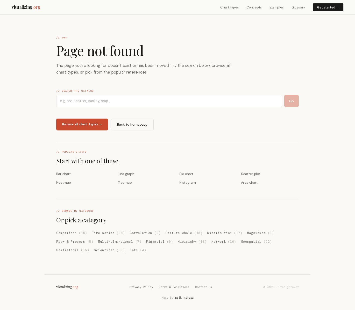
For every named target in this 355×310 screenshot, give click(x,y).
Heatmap (63, 182)
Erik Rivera (184, 298)
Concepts (254, 7)
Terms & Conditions (174, 287)
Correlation (145, 233)
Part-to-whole (183, 233)
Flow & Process (74, 242)
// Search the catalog (75, 90)
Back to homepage (132, 124)
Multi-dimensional (119, 242)
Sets (138, 250)
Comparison (71, 233)
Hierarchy (192, 242)
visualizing (26, 7)
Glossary (298, 7)
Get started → (328, 7)
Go (291, 101)
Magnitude (260, 233)
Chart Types (229, 7)
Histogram (187, 182)
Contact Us (203, 287)
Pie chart (186, 174)
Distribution (224, 233)
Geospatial (256, 242)
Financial (159, 242)
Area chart (249, 182)
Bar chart (63, 174)
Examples (277, 7)
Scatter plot (251, 174)
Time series (108, 233)
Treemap (125, 182)
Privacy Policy (141, 287)
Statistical (72, 250)
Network (224, 242)
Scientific (109, 250)
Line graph (126, 174)
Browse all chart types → (82, 124)
